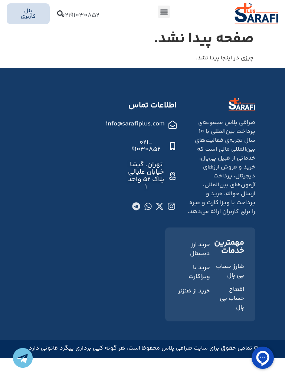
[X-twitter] (159, 206)
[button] (164, 12)
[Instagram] (171, 206)
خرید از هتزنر (194, 291)
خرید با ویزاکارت (199, 272)
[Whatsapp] (148, 206)
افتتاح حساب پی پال (232, 298)
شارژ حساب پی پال (230, 271)
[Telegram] (136, 206)
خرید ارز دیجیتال (200, 249)
